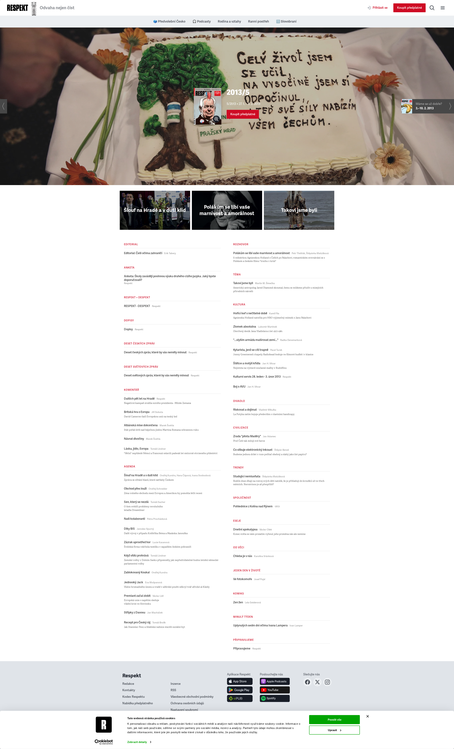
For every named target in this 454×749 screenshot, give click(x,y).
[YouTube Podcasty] (275, 689)
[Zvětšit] (216, 119)
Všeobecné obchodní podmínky (192, 697)
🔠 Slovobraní (286, 21)
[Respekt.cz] (17, 8)
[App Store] (240, 681)
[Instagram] (327, 685)
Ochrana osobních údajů (187, 703)
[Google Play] (240, 689)
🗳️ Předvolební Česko (169, 21)
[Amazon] (240, 698)
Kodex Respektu (133, 697)
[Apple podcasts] (275, 681)
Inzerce (176, 684)
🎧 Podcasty (201, 21)
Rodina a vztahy (229, 21)
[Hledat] (432, 8)
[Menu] (442, 8)
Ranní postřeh (258, 21)
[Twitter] (317, 685)
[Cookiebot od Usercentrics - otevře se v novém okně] (103, 742)
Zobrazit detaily (137, 741)
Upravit (332, 729)
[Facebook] (307, 685)
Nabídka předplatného (137, 703)
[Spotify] (275, 698)
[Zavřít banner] (367, 716)
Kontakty (128, 690)
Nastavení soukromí (184, 710)
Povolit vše (334, 719)
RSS (173, 690)
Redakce (128, 684)
